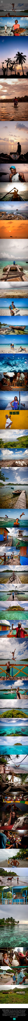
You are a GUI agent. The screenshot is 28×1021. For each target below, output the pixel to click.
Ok (14, 1018)
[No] (26, 1014)
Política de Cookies (11, 1015)
